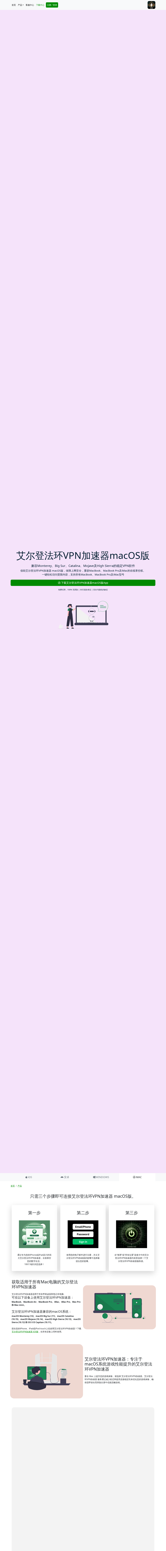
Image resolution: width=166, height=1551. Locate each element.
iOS (30, 1177)
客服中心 (30, 5)
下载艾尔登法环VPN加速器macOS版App (84, 582)
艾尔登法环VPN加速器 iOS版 (25, 1331)
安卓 (66, 1177)
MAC (139, 1177)
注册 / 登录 (52, 5)
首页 (14, 5)
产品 (20, 1185)
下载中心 (40, 5)
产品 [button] (20, 5)
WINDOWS (102, 1177)
